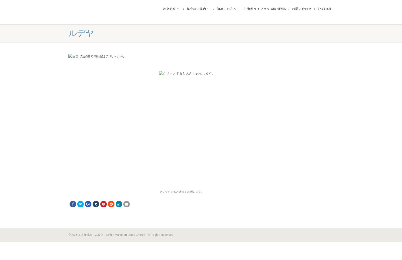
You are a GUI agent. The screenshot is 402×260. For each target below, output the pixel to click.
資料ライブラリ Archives (266, 8)
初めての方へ (227, 8)
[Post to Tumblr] (96, 204)
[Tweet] (80, 204)
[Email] (126, 204)
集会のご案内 (196, 8)
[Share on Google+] (88, 204)
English (324, 8)
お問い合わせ (302, 8)
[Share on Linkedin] (119, 204)
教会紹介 (169, 8)
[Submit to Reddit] (111, 204)
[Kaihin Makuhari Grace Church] (110, 13)
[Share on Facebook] (73, 204)
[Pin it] (103, 204)
